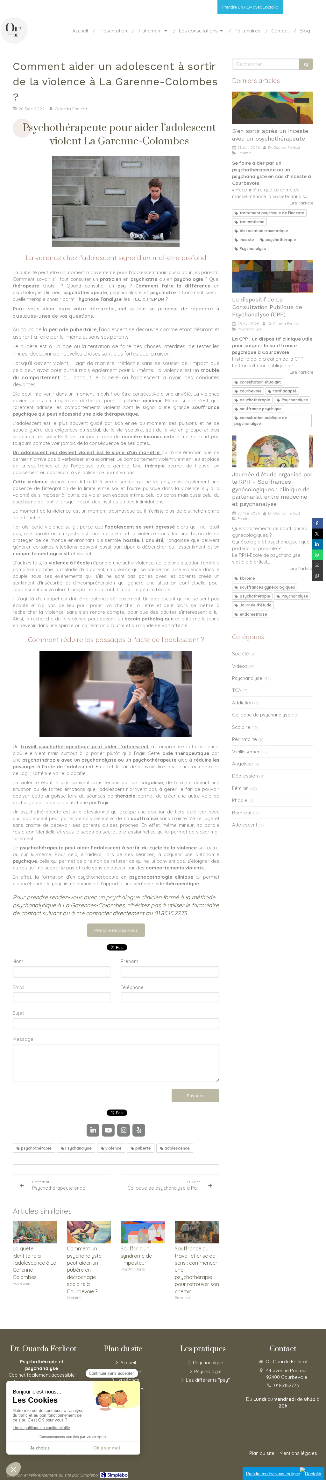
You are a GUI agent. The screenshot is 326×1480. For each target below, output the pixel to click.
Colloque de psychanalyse (261, 715)
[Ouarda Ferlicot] (14, 43)
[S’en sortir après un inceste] (272, 108)
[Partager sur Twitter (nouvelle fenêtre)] (317, 534)
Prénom (129, 961)
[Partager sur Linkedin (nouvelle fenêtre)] (317, 544)
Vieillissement (247, 752)
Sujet (18, 1013)
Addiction (242, 703)
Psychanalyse (247, 678)
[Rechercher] (306, 64)
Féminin (240, 788)
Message (23, 1039)
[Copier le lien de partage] (317, 576)
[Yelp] (316, 8)
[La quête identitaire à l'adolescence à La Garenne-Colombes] (35, 1232)
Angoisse (242, 764)
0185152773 (286, 1385)
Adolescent (244, 825)
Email (18, 987)
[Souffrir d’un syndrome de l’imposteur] (143, 1232)
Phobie (239, 800)
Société (240, 654)
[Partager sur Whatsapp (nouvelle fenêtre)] (317, 555)
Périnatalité (244, 739)
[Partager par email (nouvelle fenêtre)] (317, 565)
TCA (236, 690)
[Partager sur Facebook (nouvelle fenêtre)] (317, 523)
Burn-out (242, 813)
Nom (18, 961)
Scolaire (241, 727)
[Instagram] (308, 8)
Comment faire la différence (172, 286)
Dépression (245, 776)
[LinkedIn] (289, 8)
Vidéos (240, 666)
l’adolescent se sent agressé (140, 527)
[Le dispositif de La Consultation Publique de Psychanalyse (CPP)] (272, 276)
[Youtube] (298, 8)
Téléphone (132, 987)
